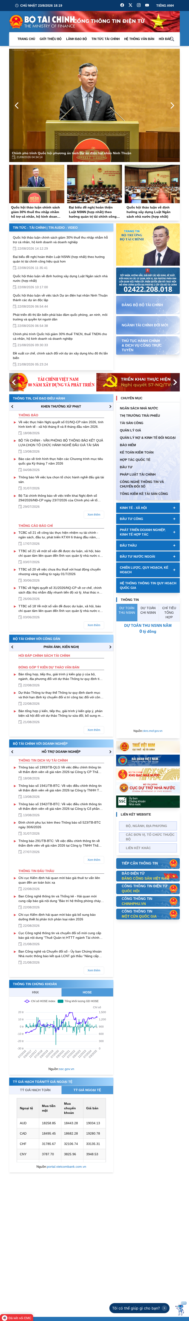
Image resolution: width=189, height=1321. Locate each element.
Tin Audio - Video (63, 227)
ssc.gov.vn (66, 1069)
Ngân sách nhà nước (139, 408)
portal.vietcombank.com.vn (66, 1166)
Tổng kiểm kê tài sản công (144, 494)
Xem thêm (94, 514)
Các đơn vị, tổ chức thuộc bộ (150, 837)
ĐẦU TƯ (126, 467)
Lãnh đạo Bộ (76, 39)
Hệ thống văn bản (139, 39)
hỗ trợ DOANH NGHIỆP (61, 751)
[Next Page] (172, 105)
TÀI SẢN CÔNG (131, 423)
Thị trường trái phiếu (140, 415)
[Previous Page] (16, 105)
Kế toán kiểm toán (137, 452)
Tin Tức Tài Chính (106, 39)
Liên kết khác (138, 848)
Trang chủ (26, 39)
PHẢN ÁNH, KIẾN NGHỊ (61, 647)
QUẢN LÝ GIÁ (130, 430)
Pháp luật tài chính (138, 474)
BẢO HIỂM (128, 445)
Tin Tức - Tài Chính (29, 227)
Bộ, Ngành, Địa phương (146, 826)
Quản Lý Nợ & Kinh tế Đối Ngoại (148, 437)
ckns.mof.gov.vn (152, 731)
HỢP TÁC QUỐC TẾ (135, 460)
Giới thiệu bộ (51, 39)
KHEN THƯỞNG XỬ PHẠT (61, 406)
